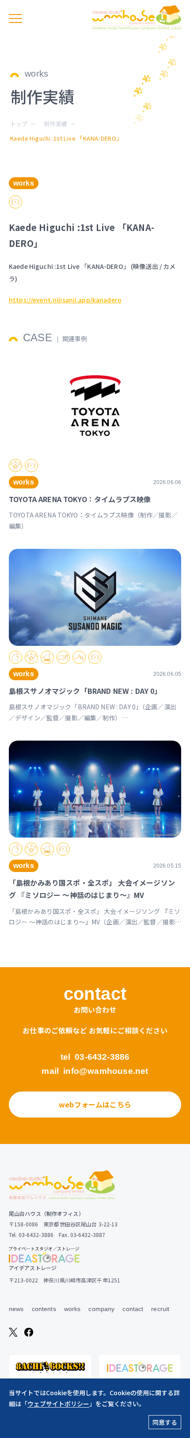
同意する (164, 1422)
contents (44, 1308)
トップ (18, 123)
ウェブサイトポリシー (58, 1403)
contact (132, 1308)
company (101, 1308)
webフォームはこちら (95, 1104)
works (72, 1308)
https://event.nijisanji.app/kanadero (65, 299)
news (16, 1308)
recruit (160, 1308)
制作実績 (55, 123)
